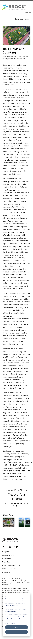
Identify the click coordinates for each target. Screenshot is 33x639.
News (4, 58)
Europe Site (6, 552)
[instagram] (10, 547)
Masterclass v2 (7, 558)
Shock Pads (13, 58)
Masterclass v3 (6, 562)
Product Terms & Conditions (11, 565)
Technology (20, 58)
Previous (19, 19)
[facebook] (3, 547)
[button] (5, 522)
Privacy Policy (6, 572)
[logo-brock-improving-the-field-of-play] (14, 5)
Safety (7, 58)
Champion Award (8, 555)
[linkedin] (17, 547)
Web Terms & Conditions (10, 569)
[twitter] (6, 547)
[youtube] (13, 547)
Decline (17, 632)
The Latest (25, 56)
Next (27, 19)
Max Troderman (8, 56)
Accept (16, 627)
